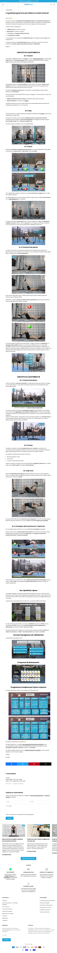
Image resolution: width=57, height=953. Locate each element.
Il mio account (5, 906)
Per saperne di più (6, 854)
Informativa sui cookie (45, 907)
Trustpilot (28, 865)
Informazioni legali (44, 903)
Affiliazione (5, 918)
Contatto (4, 900)
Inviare (9, 818)
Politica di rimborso (45, 912)
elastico (26, 100)
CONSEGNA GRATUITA (28, 872)
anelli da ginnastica (39, 58)
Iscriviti (6, 939)
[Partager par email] (45, 763)
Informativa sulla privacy (37, 795)
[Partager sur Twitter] (22, 763)
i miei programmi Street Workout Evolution (33, 744)
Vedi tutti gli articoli (28, 858)
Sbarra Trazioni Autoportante (35, 407)
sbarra (26, 58)
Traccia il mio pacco (7, 909)
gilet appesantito (13, 199)
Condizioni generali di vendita (47, 900)
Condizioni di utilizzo (45, 909)
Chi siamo (4, 916)
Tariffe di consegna (7, 911)
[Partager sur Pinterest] (34, 763)
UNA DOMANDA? (10, 872)
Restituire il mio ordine (7, 913)
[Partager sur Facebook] (11, 763)
